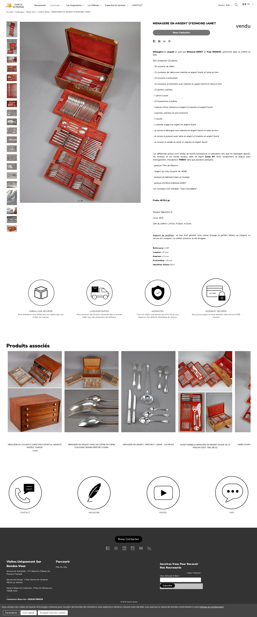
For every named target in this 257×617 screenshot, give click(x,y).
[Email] (159, 41)
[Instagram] (133, 548)
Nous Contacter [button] (128, 539)
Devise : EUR (224, 5)
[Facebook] (154, 41)
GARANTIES (158, 311)
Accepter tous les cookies (53, 612)
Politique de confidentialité (211, 607)
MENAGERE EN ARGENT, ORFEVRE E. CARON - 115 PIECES (148, 444)
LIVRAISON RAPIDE (99, 311)
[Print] (164, 41)
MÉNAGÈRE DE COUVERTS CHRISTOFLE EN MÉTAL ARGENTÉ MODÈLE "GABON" (35, 446)
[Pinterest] (169, 41)
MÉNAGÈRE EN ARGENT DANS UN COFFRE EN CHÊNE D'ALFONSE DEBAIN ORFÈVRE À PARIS (91, 446)
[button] (182, 32)
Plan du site (61, 567)
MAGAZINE (94, 512)
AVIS (232, 512)
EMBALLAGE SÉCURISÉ (40, 311)
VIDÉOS (163, 512)
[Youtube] (141, 548)
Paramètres (11, 612)
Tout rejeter (29, 612)
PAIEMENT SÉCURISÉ (216, 311)
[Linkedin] (124, 548)
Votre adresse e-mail (170, 576)
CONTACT (25, 512)
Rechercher (236, 5)
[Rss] (149, 548)
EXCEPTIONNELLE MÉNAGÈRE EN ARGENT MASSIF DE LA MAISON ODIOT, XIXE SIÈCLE (205, 446)
